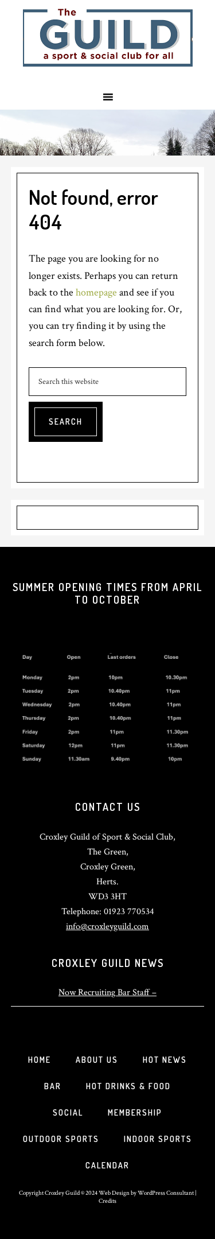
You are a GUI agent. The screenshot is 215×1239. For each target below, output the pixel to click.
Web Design (114, 1192)
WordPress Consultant (166, 1192)
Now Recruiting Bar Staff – (107, 992)
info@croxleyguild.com (107, 926)
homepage (96, 292)
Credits (107, 1201)
